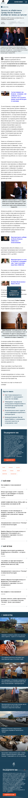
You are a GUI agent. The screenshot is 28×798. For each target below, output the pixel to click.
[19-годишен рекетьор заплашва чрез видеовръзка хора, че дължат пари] (14, 648)
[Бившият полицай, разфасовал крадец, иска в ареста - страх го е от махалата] (14, 625)
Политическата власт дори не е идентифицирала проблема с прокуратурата (15, 412)
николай (4, 470)
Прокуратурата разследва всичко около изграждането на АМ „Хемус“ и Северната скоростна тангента (14, 705)
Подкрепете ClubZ (9, 794)
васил (3, 467)
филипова (4, 473)
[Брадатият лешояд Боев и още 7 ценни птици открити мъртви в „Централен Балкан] (14, 743)
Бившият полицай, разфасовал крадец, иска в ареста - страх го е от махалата (14, 635)
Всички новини (18, 2)
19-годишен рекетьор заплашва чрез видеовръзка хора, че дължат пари (13, 658)
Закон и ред (5, 7)
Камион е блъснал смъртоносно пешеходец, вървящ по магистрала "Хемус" (12, 730)
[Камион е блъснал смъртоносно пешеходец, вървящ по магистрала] (14, 719)
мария (18, 470)
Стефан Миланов (3, 23)
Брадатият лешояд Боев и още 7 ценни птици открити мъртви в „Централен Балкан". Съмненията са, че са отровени (14, 754)
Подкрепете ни (10, 460)
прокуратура (13, 473)
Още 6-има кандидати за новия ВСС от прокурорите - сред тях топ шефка (14, 397)
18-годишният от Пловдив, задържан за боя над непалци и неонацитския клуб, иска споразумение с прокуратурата (14, 681)
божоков (11, 467)
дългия (18, 467)
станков (11, 470)
